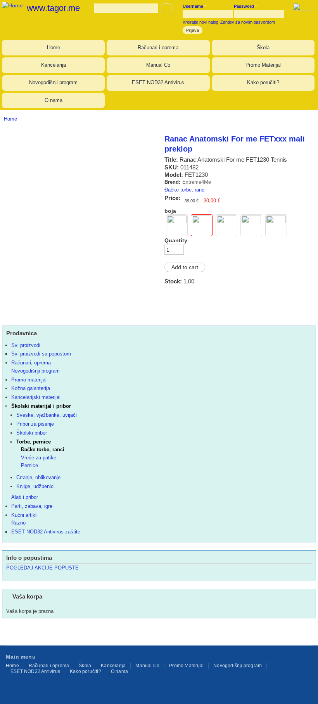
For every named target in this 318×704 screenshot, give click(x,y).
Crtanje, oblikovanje (38, 477)
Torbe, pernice (33, 442)
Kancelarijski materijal (35, 397)
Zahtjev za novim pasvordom (247, 22)
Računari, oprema (31, 363)
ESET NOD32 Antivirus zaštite (45, 532)
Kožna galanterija (30, 388)
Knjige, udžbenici (35, 486)
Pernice (29, 465)
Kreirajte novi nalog (200, 22)
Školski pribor (31, 433)
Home (53, 47)
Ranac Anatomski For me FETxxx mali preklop (234, 144)
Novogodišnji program (53, 82)
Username (194, 6)
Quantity (175, 240)
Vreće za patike (38, 458)
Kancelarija (53, 65)
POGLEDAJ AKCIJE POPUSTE (42, 568)
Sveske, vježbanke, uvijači (46, 415)
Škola (263, 47)
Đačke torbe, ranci (185, 190)
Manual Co (158, 65)
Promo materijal (29, 380)
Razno (18, 523)
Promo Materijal (263, 65)
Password (245, 6)
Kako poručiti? (263, 82)
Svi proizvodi (25, 345)
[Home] (11, 4)
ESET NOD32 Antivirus (158, 82)
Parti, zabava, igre (31, 506)
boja (170, 211)
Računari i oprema (158, 47)
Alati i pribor (24, 497)
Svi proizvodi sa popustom (41, 354)
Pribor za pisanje (35, 424)
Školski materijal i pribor (41, 406)
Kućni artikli (24, 515)
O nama (53, 100)
